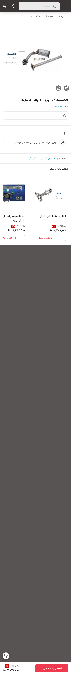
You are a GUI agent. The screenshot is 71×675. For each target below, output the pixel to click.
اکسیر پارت (63, 16)
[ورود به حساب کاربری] (13, 6)
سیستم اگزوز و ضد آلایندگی (42, 16)
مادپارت (59, 106)
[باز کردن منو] (65, 6)
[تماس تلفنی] (6, 655)
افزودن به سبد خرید (52, 668)
